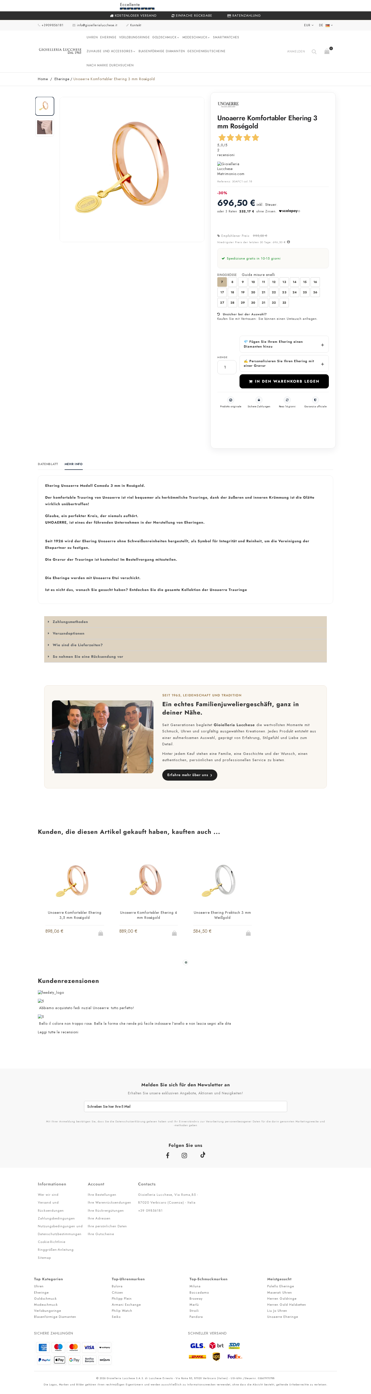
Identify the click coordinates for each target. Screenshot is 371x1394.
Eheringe (108, 37)
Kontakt (135, 25)
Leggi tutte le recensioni (58, 1032)
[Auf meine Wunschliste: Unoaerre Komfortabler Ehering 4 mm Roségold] (149, 934)
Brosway (196, 1298)
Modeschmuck (194, 37)
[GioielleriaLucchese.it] (60, 51)
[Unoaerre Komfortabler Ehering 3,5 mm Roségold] (74, 881)
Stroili (194, 1310)
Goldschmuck (164, 37)
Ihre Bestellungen (102, 1194)
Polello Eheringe (280, 1286)
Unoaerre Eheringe (282, 1316)
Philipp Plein (122, 1298)
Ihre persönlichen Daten (107, 1226)
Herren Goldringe (282, 1298)
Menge (222, 357)
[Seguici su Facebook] (169, 1155)
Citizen (117, 1292)
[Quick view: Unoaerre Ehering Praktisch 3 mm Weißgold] (213, 934)
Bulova (117, 1286)
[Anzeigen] (84, 934)
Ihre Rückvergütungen (106, 1210)
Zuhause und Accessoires (109, 51)
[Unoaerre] (228, 104)
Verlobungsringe (134, 37)
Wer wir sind (48, 1194)
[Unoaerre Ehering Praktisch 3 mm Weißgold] (222, 881)
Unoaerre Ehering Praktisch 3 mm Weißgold (222, 915)
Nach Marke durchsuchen (110, 65)
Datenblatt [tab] (48, 464)
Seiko (116, 1316)
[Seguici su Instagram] (185, 1155)
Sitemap (44, 1257)
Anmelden (296, 51)
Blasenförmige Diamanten (162, 51)
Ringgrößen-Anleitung (56, 1249)
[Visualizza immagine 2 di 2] (44, 127)
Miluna (195, 1286)
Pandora (196, 1316)
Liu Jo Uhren (277, 1310)
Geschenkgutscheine (206, 51)
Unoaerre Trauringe (228, 589)
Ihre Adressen (99, 1218)
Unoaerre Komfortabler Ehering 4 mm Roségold (148, 915)
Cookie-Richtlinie (51, 1241)
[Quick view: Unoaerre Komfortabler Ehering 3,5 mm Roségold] (65, 934)
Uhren (92, 37)
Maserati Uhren (279, 1292)
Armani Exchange (126, 1304)
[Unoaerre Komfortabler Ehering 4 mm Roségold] (148, 881)
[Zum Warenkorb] (328, 50)
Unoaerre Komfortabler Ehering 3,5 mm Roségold (74, 915)
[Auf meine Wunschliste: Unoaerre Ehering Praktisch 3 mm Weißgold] (222, 934)
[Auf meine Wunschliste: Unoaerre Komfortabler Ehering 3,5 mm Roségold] (75, 934)
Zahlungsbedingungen (56, 1218)
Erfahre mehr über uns (189, 775)
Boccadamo (199, 1292)
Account (96, 1184)
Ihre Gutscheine (101, 1234)
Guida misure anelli (258, 274)
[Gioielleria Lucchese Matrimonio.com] (273, 169)
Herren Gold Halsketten (286, 1304)
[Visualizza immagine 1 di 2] (44, 106)
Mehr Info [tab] (74, 464)
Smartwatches (226, 37)
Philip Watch (122, 1310)
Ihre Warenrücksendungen (109, 1202)
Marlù (194, 1304)
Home (43, 78)
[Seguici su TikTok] (202, 1154)
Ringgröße (227, 275)
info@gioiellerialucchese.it (97, 25)
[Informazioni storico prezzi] (288, 241)
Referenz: (224, 181)
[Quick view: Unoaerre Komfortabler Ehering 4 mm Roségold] (139, 934)
